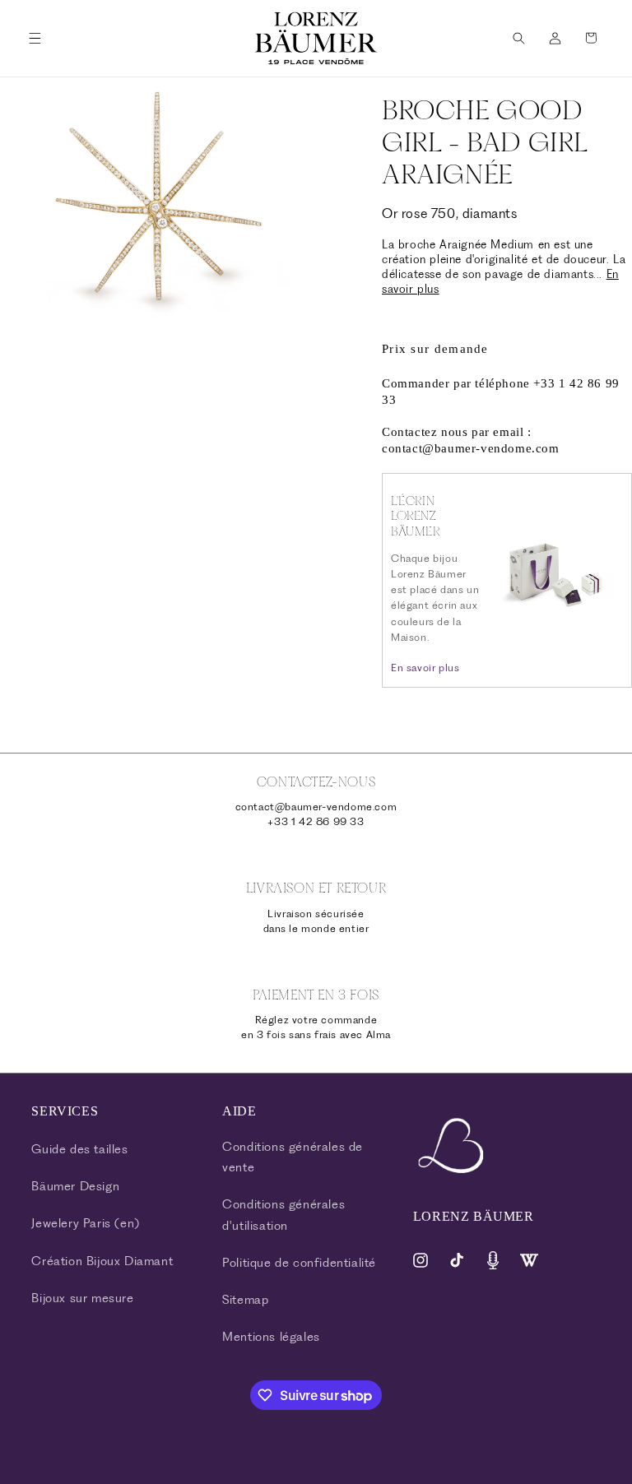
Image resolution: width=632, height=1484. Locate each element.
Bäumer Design (75, 1186)
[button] (34, 38)
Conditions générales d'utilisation (283, 1214)
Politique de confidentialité (299, 1262)
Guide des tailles (79, 1149)
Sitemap (245, 1299)
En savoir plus (425, 667)
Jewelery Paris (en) (85, 1223)
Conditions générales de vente (292, 1157)
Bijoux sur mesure (82, 1298)
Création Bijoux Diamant (102, 1261)
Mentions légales (271, 1336)
